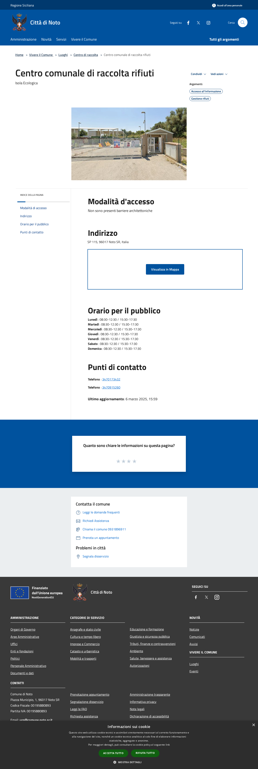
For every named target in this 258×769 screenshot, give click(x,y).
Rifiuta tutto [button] (145, 753)
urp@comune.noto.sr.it (36, 719)
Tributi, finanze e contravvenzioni (153, 643)
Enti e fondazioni (21, 651)
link (168, 744)
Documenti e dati (22, 673)
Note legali (137, 709)
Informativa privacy (143, 701)
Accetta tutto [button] (113, 753)
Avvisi (193, 644)
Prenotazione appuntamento (89, 694)
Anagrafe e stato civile (85, 629)
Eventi (193, 671)
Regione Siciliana (22, 5)
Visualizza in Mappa (165, 269)
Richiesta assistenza (84, 716)
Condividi (197, 74)
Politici (15, 658)
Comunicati (197, 636)
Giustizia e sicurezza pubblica (150, 636)
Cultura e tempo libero (85, 636)
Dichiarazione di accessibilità (149, 716)
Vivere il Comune (41, 54)
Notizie (194, 629)
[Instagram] (207, 22)
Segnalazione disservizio (86, 701)
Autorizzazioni (139, 665)
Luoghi (63, 54)
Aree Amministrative (24, 636)
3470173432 (111, 379)
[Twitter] (197, 22)
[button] (128, 762)
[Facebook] (187, 22)
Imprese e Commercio (85, 644)
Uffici (14, 644)
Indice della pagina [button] (31, 195)
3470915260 (111, 387)
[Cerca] (243, 22)
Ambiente (136, 651)
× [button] (253, 725)
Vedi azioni (217, 74)
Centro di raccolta (86, 54)
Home (19, 54)
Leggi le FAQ (78, 709)
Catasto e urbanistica (84, 651)
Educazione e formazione (147, 629)
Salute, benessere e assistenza (151, 658)
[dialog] (129, 745)
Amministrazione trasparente (150, 694)
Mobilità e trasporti (83, 658)
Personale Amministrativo (28, 665)
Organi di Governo (22, 629)
